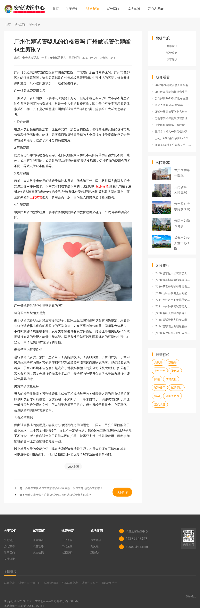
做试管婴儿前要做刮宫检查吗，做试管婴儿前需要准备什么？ (173, 111)
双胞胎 (172, 362)
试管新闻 (92, 8)
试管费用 (159, 387)
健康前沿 (171, 46)
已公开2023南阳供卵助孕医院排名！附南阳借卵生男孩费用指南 (173, 138)
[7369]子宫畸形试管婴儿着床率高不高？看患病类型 (173, 286)
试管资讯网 (51, 583)
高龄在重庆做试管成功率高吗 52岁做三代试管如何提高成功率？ (64, 488)
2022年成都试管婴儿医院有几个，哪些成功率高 (173, 85)
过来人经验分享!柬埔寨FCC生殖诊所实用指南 (173, 105)
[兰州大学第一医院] (161, 173)
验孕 (157, 396)
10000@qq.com (137, 546)
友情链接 (9, 559)
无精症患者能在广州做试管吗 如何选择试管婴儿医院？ (58, 495)
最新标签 (163, 354)
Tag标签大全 (109, 583)
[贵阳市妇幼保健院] (161, 224)
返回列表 (122, 492)
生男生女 (159, 371)
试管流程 (171, 379)
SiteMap (75, 601)
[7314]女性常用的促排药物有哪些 (173, 300)
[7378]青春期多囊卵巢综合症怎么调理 (173, 280)
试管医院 (113, 8)
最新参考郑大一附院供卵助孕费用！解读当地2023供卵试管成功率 (173, 131)
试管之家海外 (90, 583)
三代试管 (159, 404)
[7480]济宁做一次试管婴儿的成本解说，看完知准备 (173, 273)
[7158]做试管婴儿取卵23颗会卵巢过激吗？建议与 (173, 319)
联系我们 (9, 552)
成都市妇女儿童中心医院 (182, 242)
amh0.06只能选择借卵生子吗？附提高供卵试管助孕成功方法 (173, 91)
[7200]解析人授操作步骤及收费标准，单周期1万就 (173, 313)
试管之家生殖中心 (29, 583)
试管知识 (171, 59)
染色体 (175, 371)
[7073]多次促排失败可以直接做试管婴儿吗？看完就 (173, 333)
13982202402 (136, 538)
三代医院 (67, 540)
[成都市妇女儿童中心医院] (161, 241)
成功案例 (133, 8)
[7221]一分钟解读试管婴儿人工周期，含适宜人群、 (173, 306)
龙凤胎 (158, 362)
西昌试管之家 (70, 583)
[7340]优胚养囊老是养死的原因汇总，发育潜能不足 (173, 293)
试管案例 (95, 540)
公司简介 (9, 540)
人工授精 (67, 552)
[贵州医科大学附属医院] (161, 207)
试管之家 (9, 583)
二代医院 (67, 546)
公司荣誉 (9, 546)
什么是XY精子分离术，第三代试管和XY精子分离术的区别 (173, 145)
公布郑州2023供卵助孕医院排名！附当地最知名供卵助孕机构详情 (173, 98)
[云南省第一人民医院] (161, 190)
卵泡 (157, 379)
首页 (56, 8)
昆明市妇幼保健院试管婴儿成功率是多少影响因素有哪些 (173, 118)
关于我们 (72, 8)
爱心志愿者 (155, 8)
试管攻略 (34, 24)
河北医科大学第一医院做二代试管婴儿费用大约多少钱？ (173, 125)
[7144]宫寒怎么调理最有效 (171, 326)
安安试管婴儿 (30, 57)
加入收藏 (73, 466)
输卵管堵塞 (172, 396)
